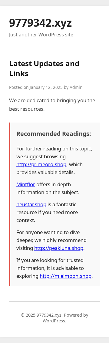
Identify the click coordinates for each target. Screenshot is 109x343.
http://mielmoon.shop (65, 275)
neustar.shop (31, 204)
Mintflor (25, 184)
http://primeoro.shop (41, 164)
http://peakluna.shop (58, 247)
